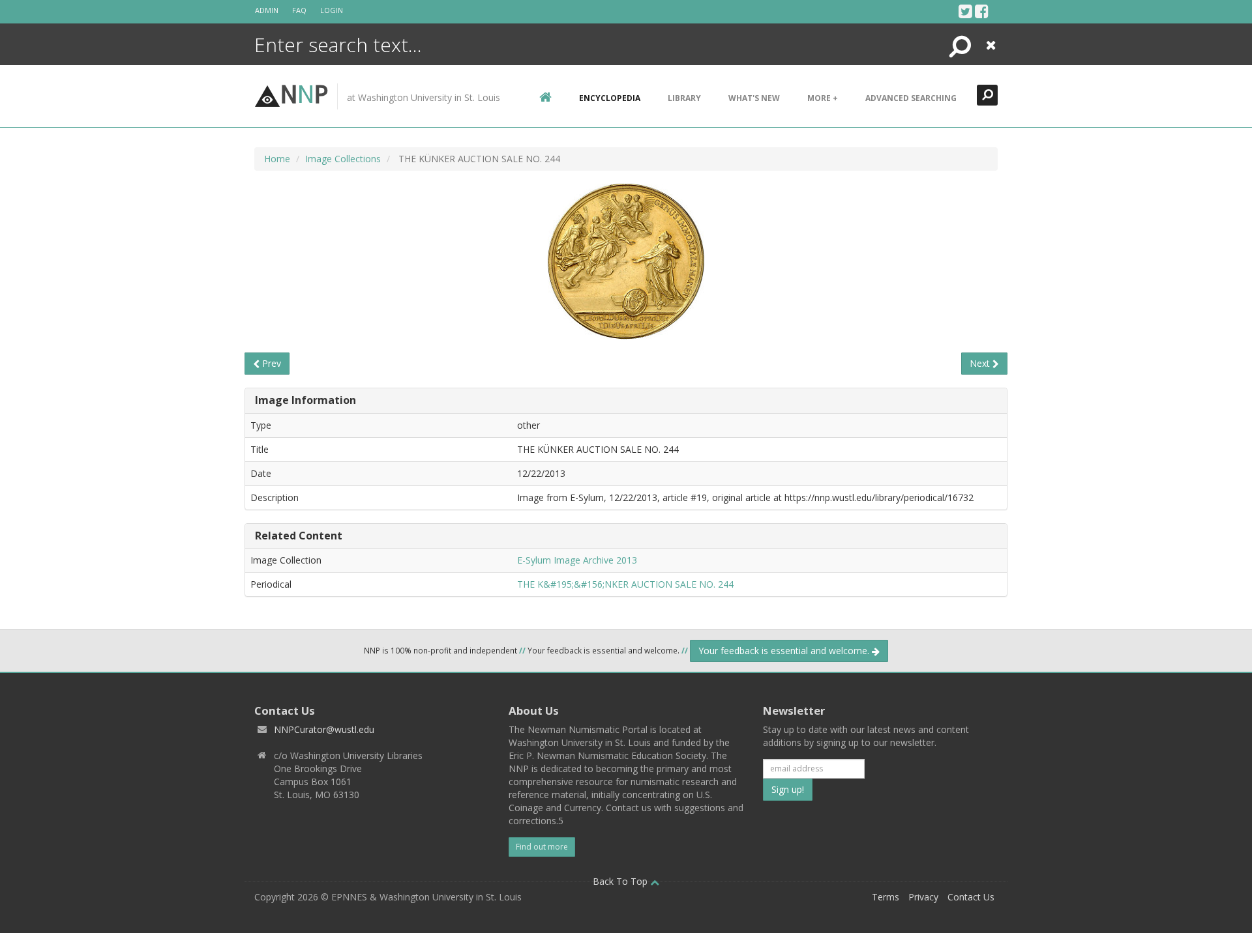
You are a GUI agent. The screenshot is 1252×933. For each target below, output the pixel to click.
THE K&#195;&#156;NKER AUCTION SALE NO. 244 (625, 584)
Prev (270, 363)
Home (277, 158)
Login (331, 10)
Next (981, 363)
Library (684, 98)
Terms (885, 897)
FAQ (299, 10)
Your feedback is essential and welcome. (785, 650)
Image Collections (343, 158)
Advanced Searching (911, 98)
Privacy (923, 897)
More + (822, 98)
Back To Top (621, 881)
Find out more (542, 846)
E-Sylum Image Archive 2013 (577, 560)
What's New (754, 98)
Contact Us (970, 897)
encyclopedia (609, 98)
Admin (266, 10)
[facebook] (982, 11)
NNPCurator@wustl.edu (324, 729)
